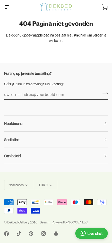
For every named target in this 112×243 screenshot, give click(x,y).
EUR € (43, 185)
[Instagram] (43, 233)
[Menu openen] (12, 7)
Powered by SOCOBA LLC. (70, 222)
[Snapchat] (56, 233)
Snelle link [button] (12, 139)
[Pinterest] (31, 233)
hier (83, 35)
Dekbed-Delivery (18, 222)
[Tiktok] (19, 233)
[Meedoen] (103, 93)
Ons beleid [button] (12, 156)
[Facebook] (6, 233)
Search (44, 222)
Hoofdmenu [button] (13, 123)
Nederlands (16, 185)
